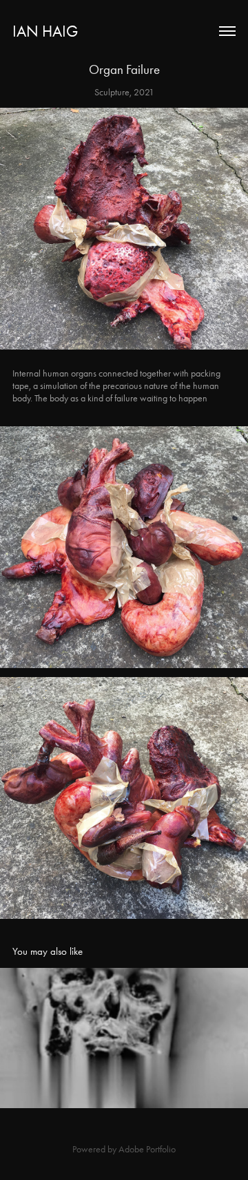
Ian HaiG (45, 31)
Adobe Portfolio (147, 1149)
